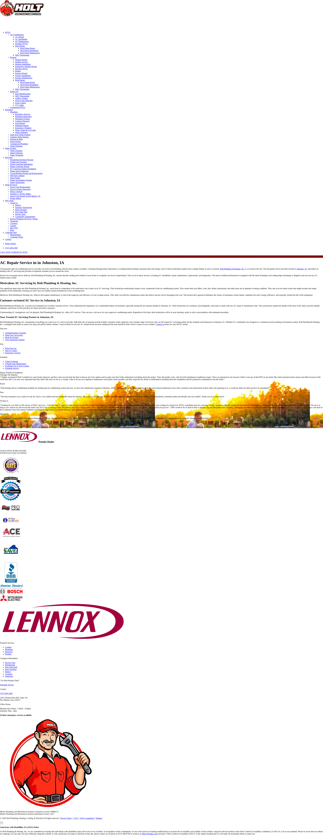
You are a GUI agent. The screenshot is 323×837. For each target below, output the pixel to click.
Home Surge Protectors (19, 171)
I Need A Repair (11, 361)
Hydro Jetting (15, 198)
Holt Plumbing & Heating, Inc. (232, 269)
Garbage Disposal (22, 121)
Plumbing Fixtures (22, 119)
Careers (13, 226)
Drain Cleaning (16, 191)
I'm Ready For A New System (17, 366)
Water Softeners (21, 132)
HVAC (8, 32)
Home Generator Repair (19, 166)
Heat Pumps (20, 46)
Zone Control (20, 103)
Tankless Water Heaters (19, 137)
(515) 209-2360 (11, 248)
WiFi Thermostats (22, 55)
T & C (76, 818)
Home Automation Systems (21, 180)
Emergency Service (13, 353)
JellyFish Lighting (17, 176)
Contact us (160, 324)
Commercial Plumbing (19, 144)
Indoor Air (14, 91)
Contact (8, 239)
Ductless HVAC (21, 44)
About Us (14, 203)
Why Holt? (9, 201)
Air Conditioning (17, 35)
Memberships (15, 235)
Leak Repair (20, 123)
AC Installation (21, 39)
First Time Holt (21, 212)
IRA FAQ (14, 228)
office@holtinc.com (150, 834)
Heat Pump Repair (27, 48)
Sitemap (99, 818)
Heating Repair (21, 60)
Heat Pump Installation (29, 51)
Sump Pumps (15, 141)
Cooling (8, 647)
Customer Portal (16, 237)
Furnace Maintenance (23, 78)
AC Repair (19, 37)
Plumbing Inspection (23, 116)
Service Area (20, 214)
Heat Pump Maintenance (30, 53)
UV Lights (19, 105)
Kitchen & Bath (16, 139)
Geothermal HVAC (18, 107)
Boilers (18, 71)
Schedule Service (12, 368)
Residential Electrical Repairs (21, 160)
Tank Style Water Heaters (20, 135)
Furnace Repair (21, 73)
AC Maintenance (22, 41)
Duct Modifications (23, 94)
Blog (12, 230)
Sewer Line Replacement (20, 187)
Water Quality (10, 148)
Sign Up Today (11, 351)
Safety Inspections (17, 182)
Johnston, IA (302, 269)
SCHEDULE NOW (19, 252)
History (18, 205)
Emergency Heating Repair (26, 66)
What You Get (10, 348)
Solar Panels (15, 178)
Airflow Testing (21, 98)
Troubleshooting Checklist (15, 333)
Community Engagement (25, 217)
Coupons (13, 223)
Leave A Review (6, 427)
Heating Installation (23, 64)
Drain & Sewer (11, 185)
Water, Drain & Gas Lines (25, 130)
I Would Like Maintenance (15, 364)
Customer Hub (11, 232)
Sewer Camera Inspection (20, 189)
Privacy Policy (66, 818)
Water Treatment (16, 155)
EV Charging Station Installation (23, 169)
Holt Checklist (21, 210)
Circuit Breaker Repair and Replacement (26, 173)
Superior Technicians (23, 207)
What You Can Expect (14, 335)
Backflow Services (22, 114)
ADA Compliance (87, 818)
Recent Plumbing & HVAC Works (24, 219)
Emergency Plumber (23, 128)
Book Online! (10, 244)
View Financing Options (15, 340)
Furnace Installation (23, 76)
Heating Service (21, 62)
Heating (13, 57)
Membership (10, 665)
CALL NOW (5, 252)
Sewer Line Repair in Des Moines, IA (25, 196)
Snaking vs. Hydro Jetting (20, 194)
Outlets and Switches (18, 162)
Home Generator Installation (21, 164)
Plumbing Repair (22, 126)
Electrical (8, 157)
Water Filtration (16, 146)
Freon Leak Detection (24, 101)
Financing (14, 221)
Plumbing (9, 110)
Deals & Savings (11, 337)
